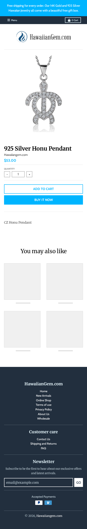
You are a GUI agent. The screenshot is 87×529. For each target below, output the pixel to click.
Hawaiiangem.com (16, 155)
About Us (43, 414)
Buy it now (43, 200)
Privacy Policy (43, 409)
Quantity (9, 168)
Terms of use (43, 405)
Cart (75, 20)
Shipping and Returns (43, 443)
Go (78, 482)
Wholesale (43, 418)
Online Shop (43, 400)
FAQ (43, 448)
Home (43, 391)
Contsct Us (43, 439)
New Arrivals (43, 395)
